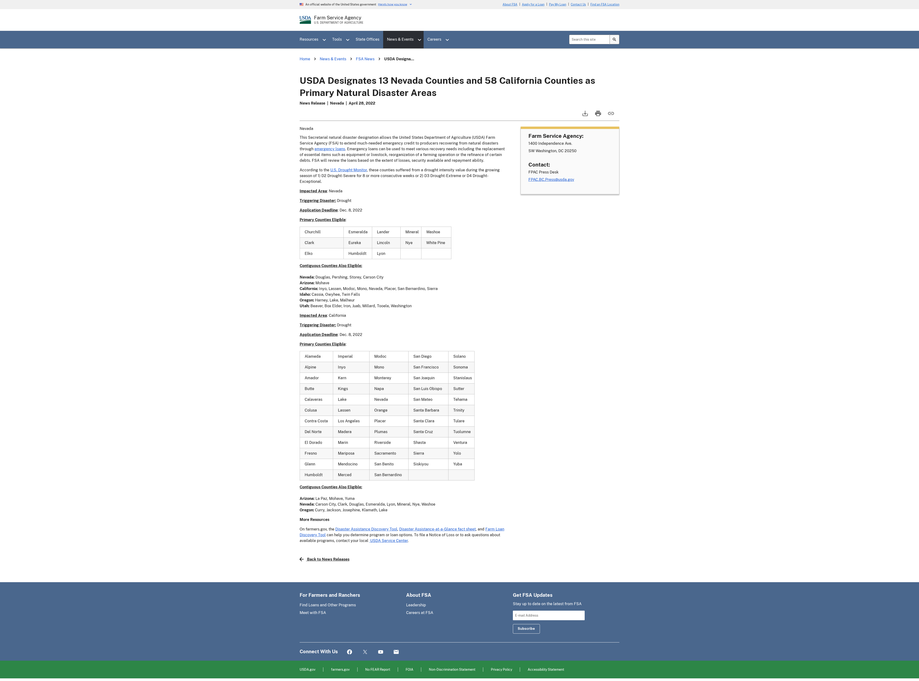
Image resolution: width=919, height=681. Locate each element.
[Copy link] (610, 115)
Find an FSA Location (604, 4)
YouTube (381, 652)
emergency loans (329, 149)
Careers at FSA (419, 612)
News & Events (400, 39)
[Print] (598, 115)
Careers (434, 39)
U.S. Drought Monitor (348, 170)
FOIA (409, 669)
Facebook (350, 652)
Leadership (416, 605)
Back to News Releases (328, 559)
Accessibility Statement (546, 669)
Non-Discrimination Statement (452, 669)
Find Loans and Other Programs (328, 605)
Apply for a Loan (533, 4)
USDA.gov (307, 669)
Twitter (365, 652)
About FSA (510, 4)
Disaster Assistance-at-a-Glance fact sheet (437, 529)
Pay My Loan (557, 4)
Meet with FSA (313, 612)
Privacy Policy (501, 669)
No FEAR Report (377, 669)
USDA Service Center (388, 540)
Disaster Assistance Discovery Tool (366, 529)
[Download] (585, 115)
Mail (396, 652)
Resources (309, 39)
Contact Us (578, 4)
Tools (337, 39)
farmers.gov (340, 669)
